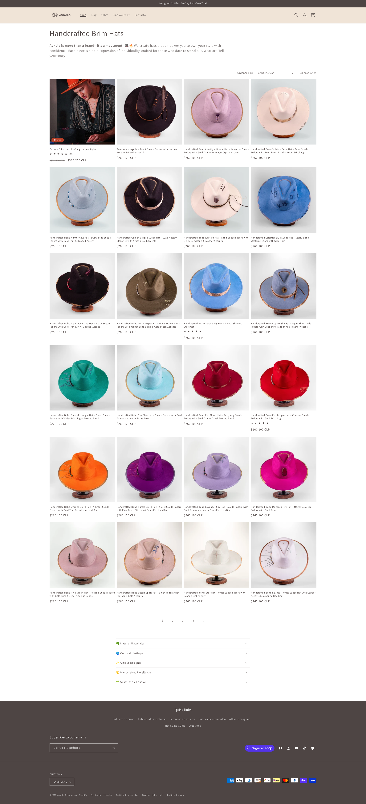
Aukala (60, 795)
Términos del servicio (152, 795)
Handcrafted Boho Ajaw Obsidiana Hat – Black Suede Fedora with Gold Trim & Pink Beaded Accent (80, 325)
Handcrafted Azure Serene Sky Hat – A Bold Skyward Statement (213, 325)
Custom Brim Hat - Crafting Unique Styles (73, 149)
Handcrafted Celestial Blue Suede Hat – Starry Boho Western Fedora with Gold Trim (280, 239)
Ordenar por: (245, 73)
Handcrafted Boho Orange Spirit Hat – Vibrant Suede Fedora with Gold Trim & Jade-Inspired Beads (79, 508)
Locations (195, 726)
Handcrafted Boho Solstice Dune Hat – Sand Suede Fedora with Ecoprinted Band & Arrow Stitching (279, 151)
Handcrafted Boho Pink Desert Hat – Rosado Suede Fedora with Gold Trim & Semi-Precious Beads (82, 594)
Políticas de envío (123, 719)
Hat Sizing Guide (175, 726)
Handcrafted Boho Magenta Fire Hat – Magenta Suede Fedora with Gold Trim (281, 508)
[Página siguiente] (203, 620)
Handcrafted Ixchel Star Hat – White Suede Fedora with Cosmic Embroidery (215, 594)
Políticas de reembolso (152, 719)
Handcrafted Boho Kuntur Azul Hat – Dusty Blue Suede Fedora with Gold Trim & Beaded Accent (80, 239)
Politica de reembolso (212, 719)
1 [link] (162, 620)
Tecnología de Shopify (76, 795)
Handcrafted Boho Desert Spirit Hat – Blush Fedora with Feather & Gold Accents (148, 594)
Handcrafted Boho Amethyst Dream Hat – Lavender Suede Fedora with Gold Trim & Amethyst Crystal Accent (216, 151)
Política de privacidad (127, 795)
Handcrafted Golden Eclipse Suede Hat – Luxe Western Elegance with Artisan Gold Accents (147, 239)
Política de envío (175, 795)
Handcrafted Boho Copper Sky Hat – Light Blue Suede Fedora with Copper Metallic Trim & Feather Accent (281, 325)
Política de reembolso (101, 795)
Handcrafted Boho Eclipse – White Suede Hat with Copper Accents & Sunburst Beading (283, 594)
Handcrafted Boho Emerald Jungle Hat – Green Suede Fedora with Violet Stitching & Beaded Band (80, 417)
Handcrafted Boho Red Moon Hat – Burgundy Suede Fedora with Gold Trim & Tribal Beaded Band (213, 417)
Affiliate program (239, 719)
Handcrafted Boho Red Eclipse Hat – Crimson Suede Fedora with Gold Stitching (280, 417)
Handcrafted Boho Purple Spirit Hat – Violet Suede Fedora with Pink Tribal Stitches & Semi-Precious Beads (149, 508)
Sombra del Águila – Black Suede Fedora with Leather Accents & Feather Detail (147, 151)
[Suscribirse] (114, 747)
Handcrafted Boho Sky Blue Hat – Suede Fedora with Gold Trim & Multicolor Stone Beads (149, 417)
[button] (296, 15)
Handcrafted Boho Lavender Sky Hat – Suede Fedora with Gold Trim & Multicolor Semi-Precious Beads (216, 508)
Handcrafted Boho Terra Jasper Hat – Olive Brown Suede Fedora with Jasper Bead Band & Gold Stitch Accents (148, 325)
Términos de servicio (182, 719)
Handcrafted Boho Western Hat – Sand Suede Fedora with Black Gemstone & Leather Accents (216, 239)
